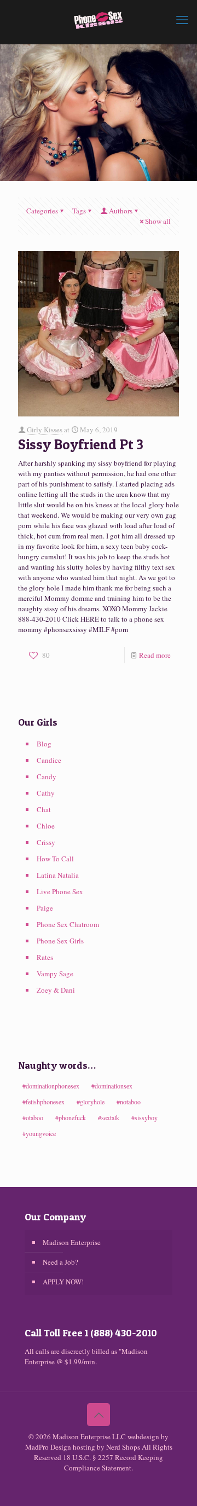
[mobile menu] (182, 19)
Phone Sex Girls (60, 941)
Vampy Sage (55, 973)
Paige (45, 908)
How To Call (55, 859)
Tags (79, 211)
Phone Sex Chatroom (68, 924)
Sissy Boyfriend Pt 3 (80, 444)
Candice (49, 760)
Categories (42, 211)
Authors (120, 211)
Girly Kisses (44, 430)
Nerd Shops (123, 1447)
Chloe (46, 826)
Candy (46, 776)
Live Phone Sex (60, 891)
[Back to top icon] (98, 1414)
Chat (44, 809)
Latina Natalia (58, 875)
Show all (158, 221)
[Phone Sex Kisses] (98, 19)
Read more (155, 655)
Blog (44, 744)
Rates (45, 957)
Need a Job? (60, 1262)
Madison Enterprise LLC (90, 1436)
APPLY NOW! (63, 1282)
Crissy (46, 842)
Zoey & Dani (56, 990)
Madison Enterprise (72, 1242)
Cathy (46, 793)
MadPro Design (49, 1447)
